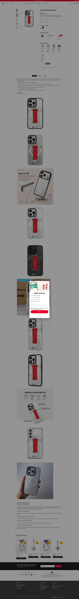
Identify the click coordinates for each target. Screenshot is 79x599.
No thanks (39, 316)
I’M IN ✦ (39, 311)
